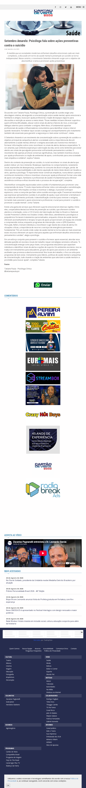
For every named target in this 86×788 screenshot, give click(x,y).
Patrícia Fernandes (53, 719)
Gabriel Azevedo (52, 721)
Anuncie (38, 648)
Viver (48, 657)
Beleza (48, 666)
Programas (9, 748)
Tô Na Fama (51, 707)
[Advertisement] (43, 517)
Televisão (49, 684)
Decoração (10, 680)
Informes (49, 725)
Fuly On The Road (12, 760)
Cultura (8, 657)
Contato (74, 648)
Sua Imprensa (51, 734)
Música (8, 663)
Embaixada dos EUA (53, 737)
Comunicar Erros (62, 648)
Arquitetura (10, 677)
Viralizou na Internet (53, 692)
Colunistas (9, 696)
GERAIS (49, 742)
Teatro (8, 660)
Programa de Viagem (13, 757)
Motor (48, 681)
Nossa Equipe (27, 648)
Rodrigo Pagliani (52, 699)
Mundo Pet (50, 674)
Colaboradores (52, 696)
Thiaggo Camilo (52, 705)
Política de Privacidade (52, 651)
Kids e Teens (51, 731)
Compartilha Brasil (12, 754)
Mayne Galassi (51, 716)
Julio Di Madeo (51, 713)
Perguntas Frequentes (34, 651)
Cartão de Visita (11, 752)
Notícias (49, 678)
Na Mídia (49, 689)
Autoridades (50, 687)
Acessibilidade (48, 648)
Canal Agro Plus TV (13, 763)
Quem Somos (14, 648)
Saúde (48, 660)
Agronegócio (10, 728)
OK (8, 785)
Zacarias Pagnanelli (13, 699)
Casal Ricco (50, 710)
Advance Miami (51, 739)
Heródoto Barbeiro (13, 705)
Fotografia (10, 674)
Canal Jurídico (51, 728)
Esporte (49, 671)
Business (8, 725)
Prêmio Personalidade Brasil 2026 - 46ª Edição (25, 591)
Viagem (8, 669)
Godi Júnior (10, 702)
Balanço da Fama (12, 766)
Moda (48, 663)
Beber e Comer (51, 669)
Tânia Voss (50, 702)
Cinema (9, 666)
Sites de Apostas (52, 745)
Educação (9, 671)
